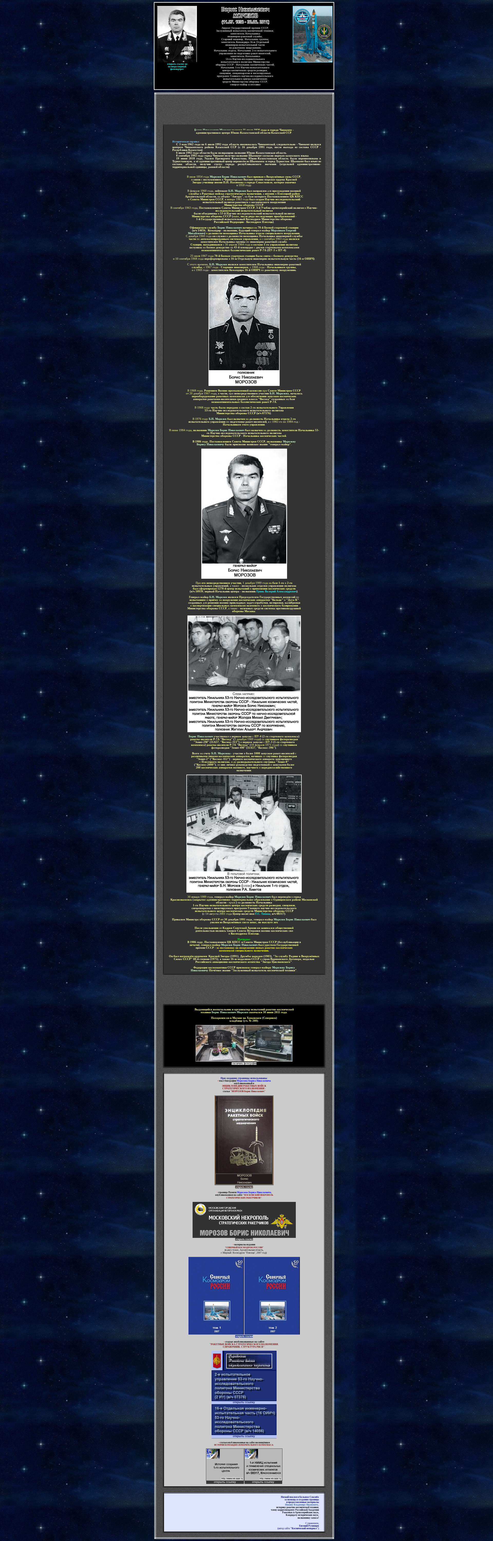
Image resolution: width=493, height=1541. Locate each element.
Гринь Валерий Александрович (277, 591)
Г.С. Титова (262, 913)
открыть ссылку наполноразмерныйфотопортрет (177, 66)
